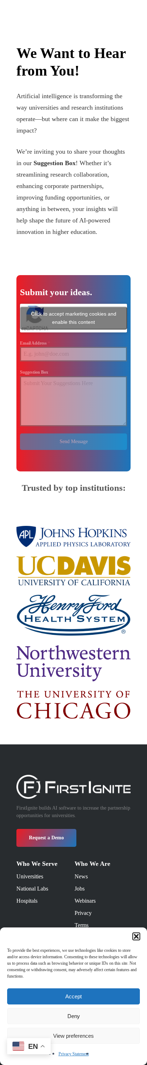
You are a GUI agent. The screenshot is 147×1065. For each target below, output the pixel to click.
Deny (73, 1016)
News (81, 876)
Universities (29, 876)
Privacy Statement (74, 1053)
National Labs (32, 889)
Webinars (85, 901)
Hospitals (26, 901)
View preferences (73, 1036)
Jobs (80, 889)
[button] (136, 936)
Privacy (83, 913)
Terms (81, 925)
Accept (73, 996)
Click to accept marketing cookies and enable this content (73, 318)
